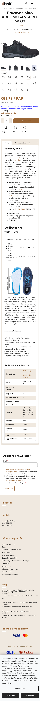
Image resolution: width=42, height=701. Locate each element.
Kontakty (5, 564)
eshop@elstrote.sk (9, 521)
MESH (20, 189)
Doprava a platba (8, 544)
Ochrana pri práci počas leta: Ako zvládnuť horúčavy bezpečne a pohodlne (18, 590)
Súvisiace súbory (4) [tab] (22, 143)
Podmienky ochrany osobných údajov (16, 561)
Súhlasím (30, 695)
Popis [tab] (6, 143)
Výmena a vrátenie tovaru (12, 550)
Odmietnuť (10, 695)
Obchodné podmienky (10, 558)
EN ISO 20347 (20, 209)
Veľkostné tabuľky (8, 555)
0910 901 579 (7, 523)
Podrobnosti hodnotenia (20, 32)
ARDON (20, 26)
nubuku (17, 160)
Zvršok (19, 158)
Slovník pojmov (7, 572)
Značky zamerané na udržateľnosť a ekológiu (19, 602)
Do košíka (27, 121)
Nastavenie (20, 688)
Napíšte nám (6, 566)
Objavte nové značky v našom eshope (16, 611)
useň (11, 185)
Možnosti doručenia (8, 113)
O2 (24, 389)
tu (10, 683)
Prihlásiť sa (9, 488)
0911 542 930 (7, 525)
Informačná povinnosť (10, 569)
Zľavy (4, 547)
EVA (10, 196)
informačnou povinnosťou (15, 481)
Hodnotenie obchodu (10, 575)
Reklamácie (6, 552)
